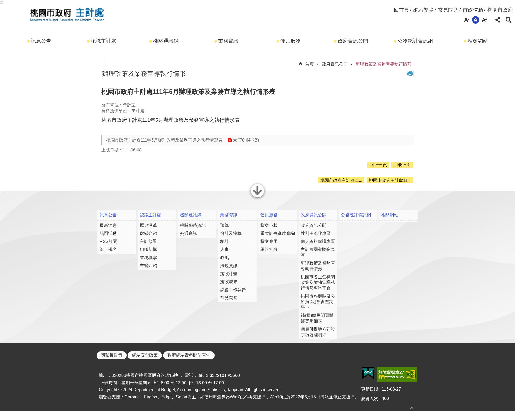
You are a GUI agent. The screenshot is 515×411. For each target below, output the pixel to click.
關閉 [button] (257, 196)
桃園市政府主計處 (67, 14)
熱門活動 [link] (108, 233)
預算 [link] (224, 225)
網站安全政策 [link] (145, 355)
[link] (368, 373)
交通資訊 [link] (188, 233)
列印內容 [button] (410, 73)
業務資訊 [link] (228, 41)
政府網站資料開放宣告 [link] (188, 355)
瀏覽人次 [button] (369, 398)
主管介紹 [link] (148, 265)
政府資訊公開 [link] (353, 41)
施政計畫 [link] (228, 273)
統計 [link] (224, 241)
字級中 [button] (475, 20)
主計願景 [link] (148, 241)
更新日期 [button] (369, 389)
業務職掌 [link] (148, 257)
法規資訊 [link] (228, 265)
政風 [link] (224, 257)
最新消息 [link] (108, 225)
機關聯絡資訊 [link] (193, 225)
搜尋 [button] (508, 20)
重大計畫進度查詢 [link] (277, 233)
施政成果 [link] (228, 281)
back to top (411, 407)
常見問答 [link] (448, 10)
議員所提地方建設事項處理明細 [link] (318, 332)
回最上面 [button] (402, 164)
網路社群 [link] (269, 249)
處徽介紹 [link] (148, 233)
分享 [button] (498, 20)
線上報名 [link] (108, 249)
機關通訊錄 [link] (166, 41)
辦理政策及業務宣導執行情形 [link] (383, 64)
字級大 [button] (484, 20)
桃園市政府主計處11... (341, 180)
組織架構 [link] (148, 249)
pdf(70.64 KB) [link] (246, 140)
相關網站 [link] (478, 41)
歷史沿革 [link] (148, 225)
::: (1, 2)
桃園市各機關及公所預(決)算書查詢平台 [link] (318, 302)
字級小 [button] (467, 20)
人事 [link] (224, 249)
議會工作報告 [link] (233, 289)
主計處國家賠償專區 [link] (318, 252)
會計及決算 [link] (231, 233)
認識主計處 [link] (103, 41)
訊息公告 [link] (41, 41)
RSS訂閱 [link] (108, 241)
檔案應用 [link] (269, 241)
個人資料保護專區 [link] (318, 241)
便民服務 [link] (290, 41)
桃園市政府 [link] (500, 10)
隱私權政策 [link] (111, 355)
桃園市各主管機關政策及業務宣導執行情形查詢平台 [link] (318, 282)
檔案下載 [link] (269, 225)
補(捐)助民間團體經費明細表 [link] (317, 318)
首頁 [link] (309, 64)
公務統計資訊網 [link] (415, 41)
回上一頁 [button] (378, 164)
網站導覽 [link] (423, 10)
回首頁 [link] (401, 10)
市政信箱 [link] (473, 10)
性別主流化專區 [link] (316, 233)
